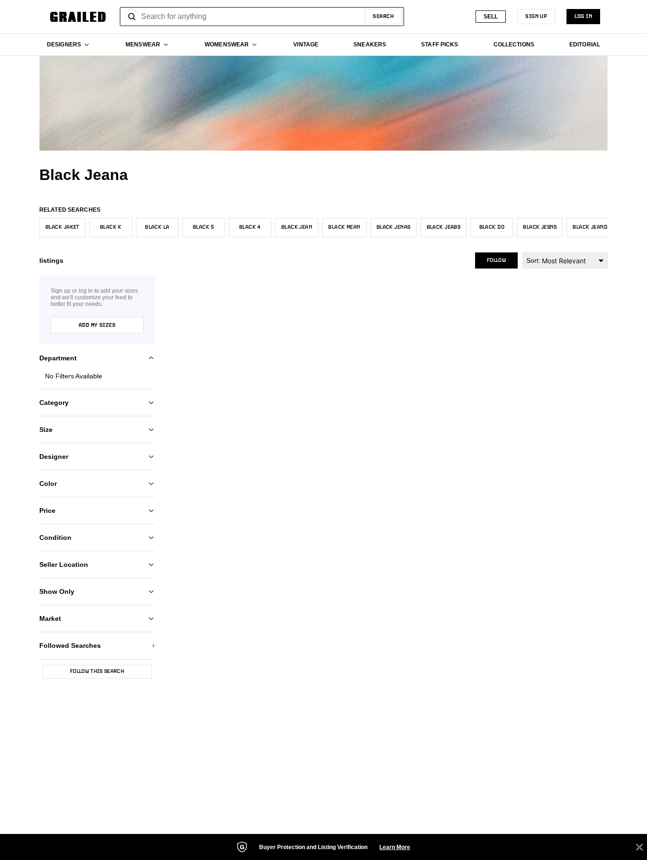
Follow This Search (97, 671)
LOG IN (583, 16)
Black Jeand (590, 227)
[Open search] (132, 16)
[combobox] (262, 16)
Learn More (394, 847)
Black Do (492, 227)
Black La (157, 227)
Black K (111, 227)
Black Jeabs (444, 227)
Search (383, 16)
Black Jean (296, 227)
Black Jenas (394, 227)
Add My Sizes (97, 325)
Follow (496, 260)
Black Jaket (62, 227)
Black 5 (204, 227)
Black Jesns (540, 227)
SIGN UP (536, 16)
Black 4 (250, 227)
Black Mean (344, 227)
